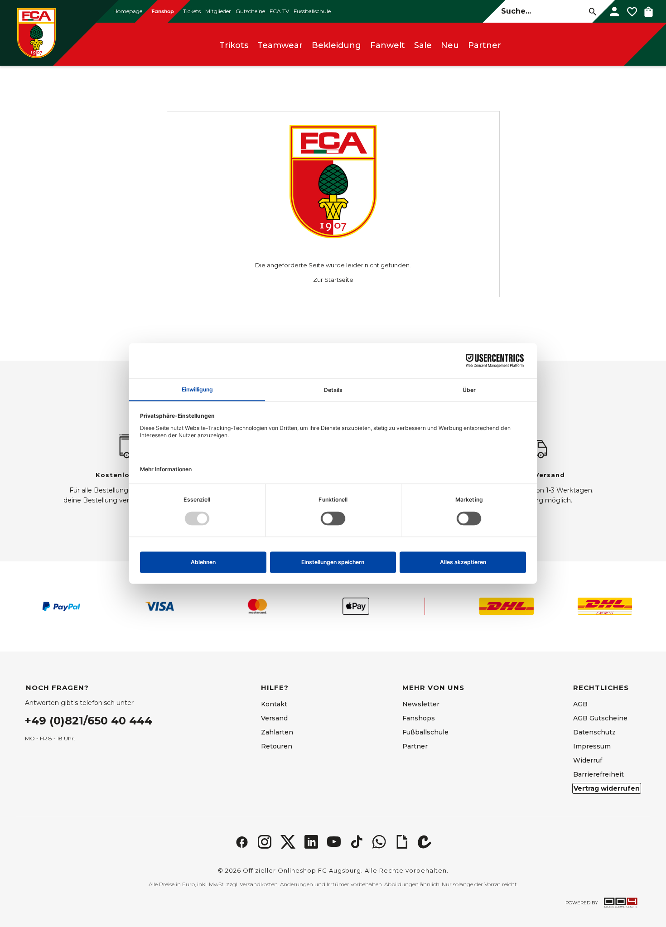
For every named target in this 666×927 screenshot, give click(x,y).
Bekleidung (336, 45)
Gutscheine (250, 11)
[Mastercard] (257, 606)
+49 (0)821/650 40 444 (88, 720)
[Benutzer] (614, 11)
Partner (484, 45)
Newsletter (420, 704)
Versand (274, 718)
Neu (450, 45)
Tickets (192, 11)
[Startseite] (36, 33)
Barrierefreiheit (598, 774)
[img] (242, 842)
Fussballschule (312, 11)
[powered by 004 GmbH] (621, 902)
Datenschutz (594, 732)
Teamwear (280, 45)
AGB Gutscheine (600, 718)
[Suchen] (592, 11)
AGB (580, 704)
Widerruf (587, 760)
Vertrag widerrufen (607, 788)
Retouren (276, 746)
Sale (423, 45)
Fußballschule (425, 732)
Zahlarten (277, 732)
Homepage (127, 11)
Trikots (233, 45)
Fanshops (418, 718)
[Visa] (159, 606)
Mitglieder (218, 11)
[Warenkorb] (648, 11)
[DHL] (506, 606)
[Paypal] (61, 606)
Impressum (592, 746)
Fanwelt (387, 45)
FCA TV (279, 11)
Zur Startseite (333, 279)
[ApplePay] (355, 606)
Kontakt (274, 704)
